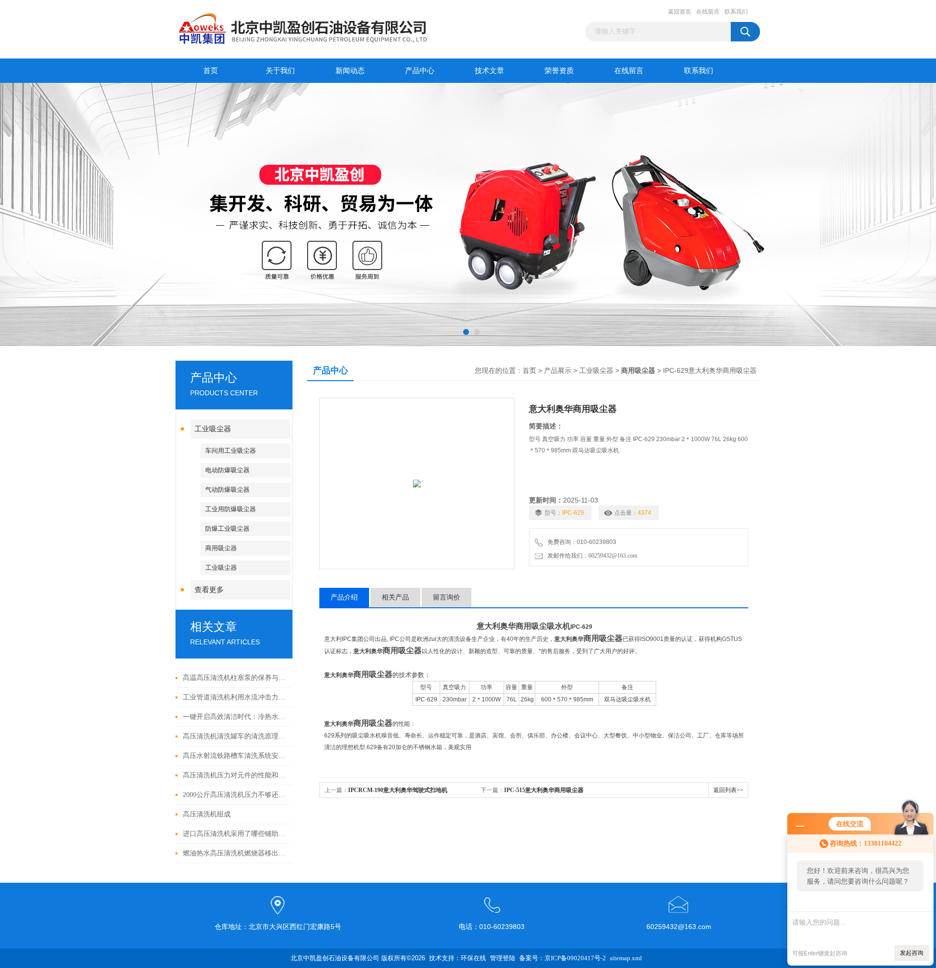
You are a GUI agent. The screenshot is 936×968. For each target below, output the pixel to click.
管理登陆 (502, 958)
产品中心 (419, 71)
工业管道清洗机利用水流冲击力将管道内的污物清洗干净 (235, 697)
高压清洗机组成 (207, 814)
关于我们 (280, 71)
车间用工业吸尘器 (230, 450)
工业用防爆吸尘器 (230, 509)
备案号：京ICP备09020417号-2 (562, 958)
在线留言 (708, 11)
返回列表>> (728, 790)
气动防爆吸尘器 (227, 489)
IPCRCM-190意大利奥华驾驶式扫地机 (398, 790)
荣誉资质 (559, 71)
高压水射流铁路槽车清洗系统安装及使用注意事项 (235, 755)
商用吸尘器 (221, 548)
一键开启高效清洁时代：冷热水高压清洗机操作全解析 (235, 716)
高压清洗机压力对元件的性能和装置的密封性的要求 (235, 775)
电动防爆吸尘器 (227, 470)
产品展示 (557, 370)
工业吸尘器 (213, 429)
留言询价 (446, 597)
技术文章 (489, 71)
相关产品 (395, 597)
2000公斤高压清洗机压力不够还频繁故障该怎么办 (235, 794)
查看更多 (209, 590)
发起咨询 (911, 952)
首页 (210, 71)
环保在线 (473, 958)
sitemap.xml (626, 958)
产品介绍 (344, 597)
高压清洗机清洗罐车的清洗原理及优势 (235, 736)
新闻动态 (350, 71)
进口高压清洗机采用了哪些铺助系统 (235, 833)
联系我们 (736, 11)
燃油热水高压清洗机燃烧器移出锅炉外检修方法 (235, 853)
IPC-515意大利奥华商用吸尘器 (544, 790)
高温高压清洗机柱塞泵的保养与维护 (235, 677)
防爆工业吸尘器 (227, 528)
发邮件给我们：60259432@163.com (591, 555)
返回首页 (679, 11)
